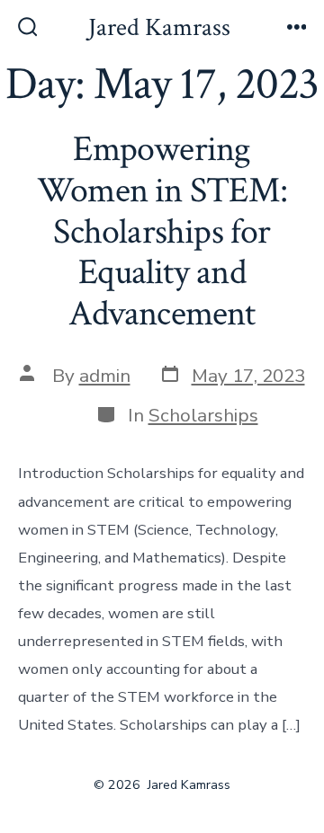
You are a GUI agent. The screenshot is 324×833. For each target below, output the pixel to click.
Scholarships (203, 415)
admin (104, 375)
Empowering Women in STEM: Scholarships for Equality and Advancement (162, 231)
